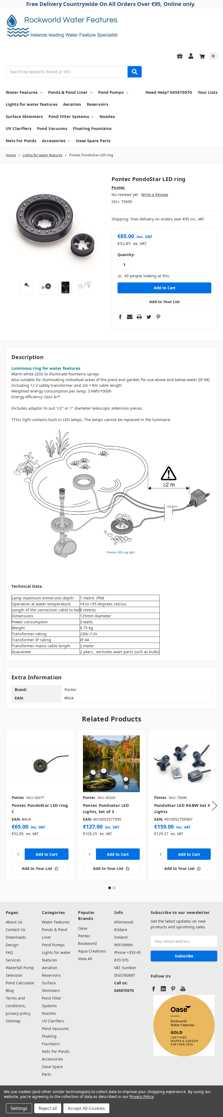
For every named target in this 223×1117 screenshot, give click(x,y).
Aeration (72, 104)
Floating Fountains (92, 128)
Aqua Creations (92, 951)
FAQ (9, 952)
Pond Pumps (110, 92)
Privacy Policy (141, 1096)
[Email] (129, 316)
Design (12, 944)
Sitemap (13, 1020)
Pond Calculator (20, 982)
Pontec (84, 935)
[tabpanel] (40, 805)
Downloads (16, 937)
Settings (19, 1108)
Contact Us (15, 929)
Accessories (53, 140)
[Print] (139, 316)
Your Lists (207, 92)
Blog (10, 990)
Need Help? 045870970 (168, 92)
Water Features (22, 92)
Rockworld (87, 943)
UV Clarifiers (18, 128)
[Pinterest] (158, 316)
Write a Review (154, 194)
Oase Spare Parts (93, 140)
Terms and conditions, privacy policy (18, 1005)
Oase (82, 928)
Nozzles (107, 116)
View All (85, 958)
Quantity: (126, 254)
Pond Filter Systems (68, 116)
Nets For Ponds (21, 140)
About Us (14, 922)
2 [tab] (114, 887)
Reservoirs (97, 104)
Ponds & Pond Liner (68, 92)
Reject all (48, 1108)
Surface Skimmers (24, 116)
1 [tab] (109, 887)
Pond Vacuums (52, 128)
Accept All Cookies (86, 1108)
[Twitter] (148, 316)
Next (214, 806)
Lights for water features (31, 104)
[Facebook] (120, 316)
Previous (7, 806)
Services (13, 960)
